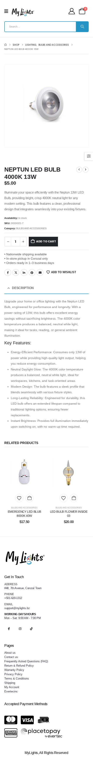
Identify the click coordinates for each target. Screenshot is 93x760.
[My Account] (71, 11)
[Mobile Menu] (7, 11)
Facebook (7, 272)
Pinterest (32, 272)
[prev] (79, 170)
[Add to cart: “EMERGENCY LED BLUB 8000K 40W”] (30, 498)
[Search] (82, 27)
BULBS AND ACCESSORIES (31, 228)
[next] (86, 170)
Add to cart (46, 241)
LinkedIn (24, 272)
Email (40, 272)
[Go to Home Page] (5, 45)
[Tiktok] (31, 628)
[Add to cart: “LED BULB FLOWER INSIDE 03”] (74, 498)
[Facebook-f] (8, 628)
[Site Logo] (23, 12)
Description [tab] (23, 288)
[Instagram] (20, 628)
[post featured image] (24, 472)
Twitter (15, 272)
